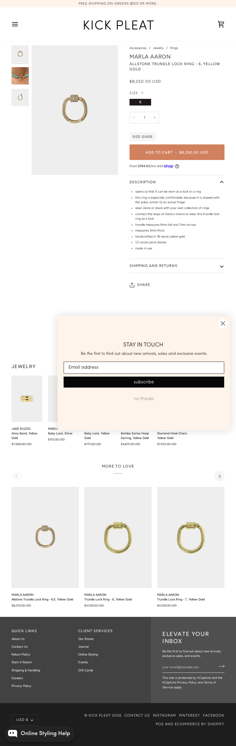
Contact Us (20, 647)
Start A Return (22, 662)
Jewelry (158, 48)
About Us (18, 639)
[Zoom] (75, 110)
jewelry (24, 366)
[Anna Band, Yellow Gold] (27, 399)
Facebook (213, 715)
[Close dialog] (223, 324)
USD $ (22, 719)
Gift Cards (85, 670)
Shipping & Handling (26, 670)
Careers (17, 678)
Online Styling (88, 654)
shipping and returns (154, 265)
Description (143, 182)
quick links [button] (24, 631)
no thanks (144, 398)
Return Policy (21, 654)
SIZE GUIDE (142, 137)
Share (143, 284)
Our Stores (86, 639)
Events (83, 662)
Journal (83, 647)
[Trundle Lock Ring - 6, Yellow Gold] (118, 537)
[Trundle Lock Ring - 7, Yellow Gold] (190, 537)
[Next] (219, 476)
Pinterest (189, 715)
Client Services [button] (95, 631)
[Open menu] (20, 24)
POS (160, 724)
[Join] (219, 666)
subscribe (144, 382)
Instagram (164, 715)
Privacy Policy (187, 682)
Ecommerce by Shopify (199, 724)
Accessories (138, 48)
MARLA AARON (150, 56)
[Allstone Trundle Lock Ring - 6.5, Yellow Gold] (45, 537)
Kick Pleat (100, 715)
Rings (174, 48)
